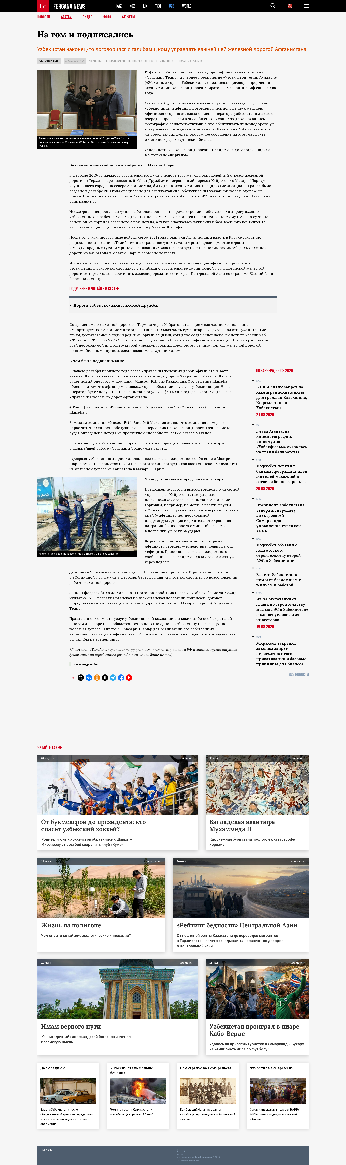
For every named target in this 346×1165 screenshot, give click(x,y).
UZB (171, 6)
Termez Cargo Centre (111, 340)
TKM (158, 6)
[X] (81, 677)
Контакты (47, 1149)
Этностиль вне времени (272, 1068)
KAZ (119, 6)
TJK (145, 6)
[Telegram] (113, 677)
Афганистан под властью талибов (181, 60)
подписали (219, 82)
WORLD (186, 6)
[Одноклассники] (97, 677)
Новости (43, 17)
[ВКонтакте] (89, 677)
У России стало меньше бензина (131, 1070)
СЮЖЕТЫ (128, 17)
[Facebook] (121, 677)
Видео (87, 17)
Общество (151, 60)
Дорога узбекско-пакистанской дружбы (116, 305)
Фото (107, 17)
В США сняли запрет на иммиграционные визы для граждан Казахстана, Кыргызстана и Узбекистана (281, 397)
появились (129, 463)
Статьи (66, 17)
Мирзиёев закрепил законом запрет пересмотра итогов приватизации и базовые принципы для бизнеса (281, 653)
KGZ (132, 6)
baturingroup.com (203, 1157)
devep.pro (194, 1161)
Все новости (299, 674)
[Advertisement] (173, 715)
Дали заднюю (52, 1068)
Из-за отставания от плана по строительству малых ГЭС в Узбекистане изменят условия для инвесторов (282, 609)
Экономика (135, 60)
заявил (107, 376)
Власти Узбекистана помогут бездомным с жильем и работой (278, 579)
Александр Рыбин (49, 60)
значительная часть (164, 329)
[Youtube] (129, 677)
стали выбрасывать (207, 525)
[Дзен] (105, 677)
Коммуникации (115, 60)
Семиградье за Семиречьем (205, 1068)
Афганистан (96, 60)
